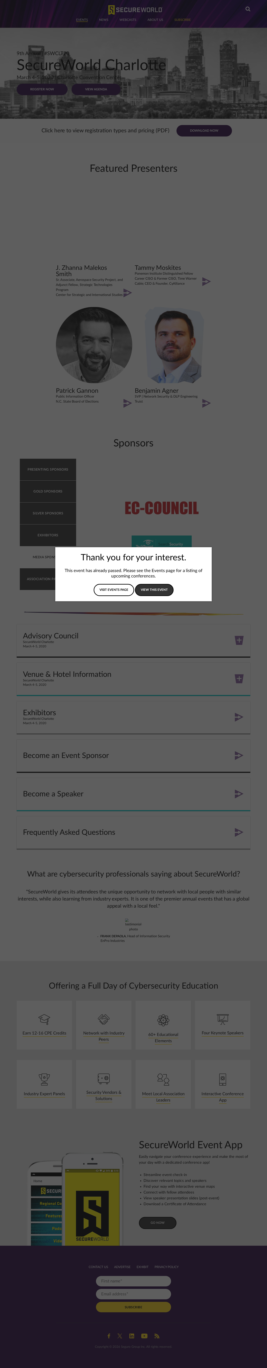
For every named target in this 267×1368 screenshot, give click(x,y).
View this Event (154, 589)
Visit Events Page (113, 589)
